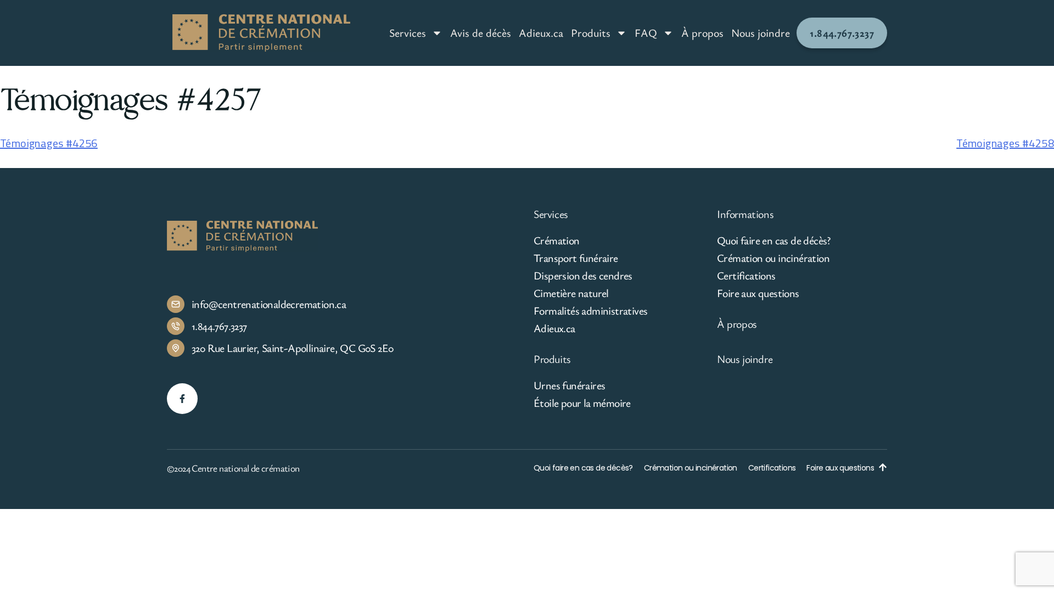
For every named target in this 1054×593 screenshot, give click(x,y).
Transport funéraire (576, 258)
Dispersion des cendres (583, 275)
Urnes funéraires (569, 385)
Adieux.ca (541, 32)
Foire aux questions (758, 293)
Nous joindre (760, 32)
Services (407, 32)
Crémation (557, 240)
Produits (590, 32)
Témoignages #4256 (49, 143)
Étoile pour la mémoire (582, 403)
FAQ (646, 32)
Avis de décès (480, 32)
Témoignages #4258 (1005, 143)
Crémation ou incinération (773, 258)
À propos (702, 32)
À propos (737, 323)
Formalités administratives (590, 310)
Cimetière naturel (571, 293)
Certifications (746, 275)
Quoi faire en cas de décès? (774, 240)
